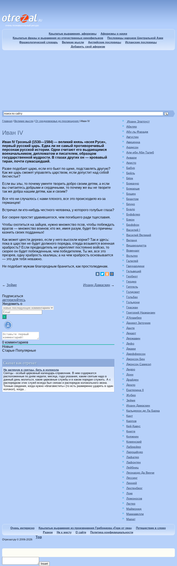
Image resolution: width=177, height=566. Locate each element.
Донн (129, 374)
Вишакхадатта (136, 245)
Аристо (131, 162)
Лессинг (131, 477)
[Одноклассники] (107, 274)
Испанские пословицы (141, 42)
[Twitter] (102, 274)
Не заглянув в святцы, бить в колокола (31, 369)
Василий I (133, 230)
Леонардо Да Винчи (140, 472)
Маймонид (133, 508)
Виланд (131, 240)
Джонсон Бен (135, 359)
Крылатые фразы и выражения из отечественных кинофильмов (58, 38)
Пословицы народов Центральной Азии (135, 38)
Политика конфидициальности (111, 532)
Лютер (130, 503)
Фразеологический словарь (38, 42)
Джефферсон (135, 354)
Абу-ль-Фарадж (137, 131)
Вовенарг (132, 250)
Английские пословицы (104, 42)
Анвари (131, 157)
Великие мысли (73, 42)
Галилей (132, 261)
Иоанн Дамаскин (96, 285)
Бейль (130, 173)
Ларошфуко (134, 452)
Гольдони (133, 302)
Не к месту (64, 532)
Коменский (134, 441)
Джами (131, 348)
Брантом (132, 199)
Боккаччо (132, 183)
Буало (130, 209)
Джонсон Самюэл (138, 364)
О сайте (81, 532)
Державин (133, 338)
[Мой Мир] (112, 274)
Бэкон (130, 219)
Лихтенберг (134, 488)
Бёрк (129, 178)
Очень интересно (22, 528)
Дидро (130, 369)
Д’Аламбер (134, 317)
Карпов (131, 421)
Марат (130, 519)
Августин (132, 137)
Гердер (131, 281)
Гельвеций (133, 271)
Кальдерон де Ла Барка (143, 410)
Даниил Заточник (138, 323)
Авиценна (133, 142)
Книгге (130, 431)
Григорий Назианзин (140, 312)
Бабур (130, 168)
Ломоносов (134, 498)
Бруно (130, 204)
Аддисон (132, 147)
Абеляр (131, 126)
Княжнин (132, 436)
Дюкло (130, 385)
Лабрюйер (133, 446)
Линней (131, 483)
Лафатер (132, 457)
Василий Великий (138, 235)
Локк (129, 493)
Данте (130, 328)
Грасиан (132, 307)
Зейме (11, 285)
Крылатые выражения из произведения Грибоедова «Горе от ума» (85, 528)
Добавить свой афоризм (88, 46)
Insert (44, 563)
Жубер (131, 395)
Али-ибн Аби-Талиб (140, 152)
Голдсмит (133, 292)
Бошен (131, 193)
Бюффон (132, 224)
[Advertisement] (88, 80)
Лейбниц (132, 467)
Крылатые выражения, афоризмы (72, 33)
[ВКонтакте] (98, 274)
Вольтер (132, 255)
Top (39, 537)
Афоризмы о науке (114, 33)
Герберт (132, 276)
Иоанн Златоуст (138, 121)
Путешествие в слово (151, 528)
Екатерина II (135, 390)
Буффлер (133, 214)
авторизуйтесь (13, 300)
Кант (129, 416)
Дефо (130, 343)
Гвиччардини (135, 266)
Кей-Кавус (133, 426)
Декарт (131, 333)
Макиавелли (135, 514)
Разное (48, 532)
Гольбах (132, 297)
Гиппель (132, 286)
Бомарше (133, 188)
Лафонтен (133, 462)
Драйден (132, 379)
